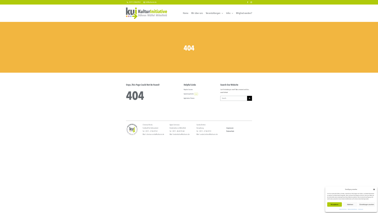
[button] (374, 189)
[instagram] (251, 2)
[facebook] (247, 2)
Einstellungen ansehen (366, 204)
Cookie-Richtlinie (343, 209)
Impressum (360, 209)
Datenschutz (230, 131)
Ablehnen (350, 204)
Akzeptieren (334, 204)
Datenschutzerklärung (352, 209)
